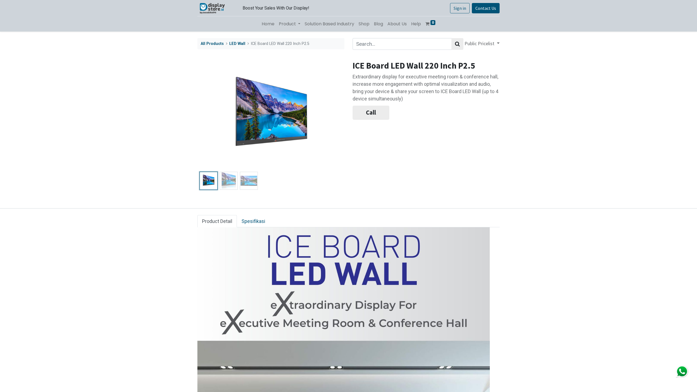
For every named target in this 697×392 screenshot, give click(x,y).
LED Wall (237, 43)
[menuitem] (268, 24)
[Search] (457, 44)
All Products (212, 43)
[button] (208, 115)
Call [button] (371, 112)
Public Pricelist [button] (480, 43)
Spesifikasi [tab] (253, 221)
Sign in (460, 8)
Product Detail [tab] (217, 221)
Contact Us (485, 8)
